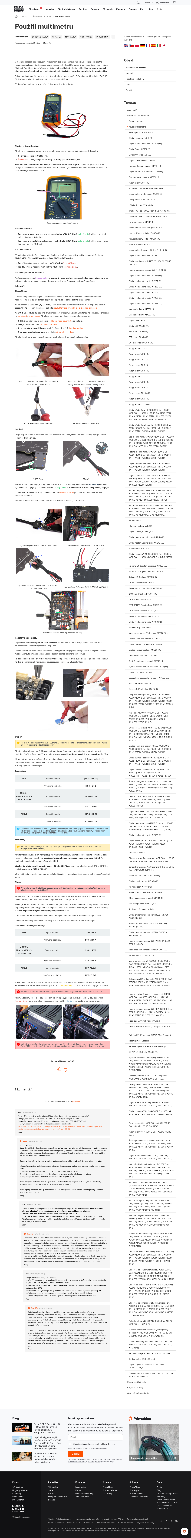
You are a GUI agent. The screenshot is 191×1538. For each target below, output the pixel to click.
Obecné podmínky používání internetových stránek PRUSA (100, 1519)
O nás (159, 1487)
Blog (159, 1490)
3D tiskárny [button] (35, 8)
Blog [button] (151, 9)
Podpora (25, 16)
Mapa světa (80, 1487)
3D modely (53, 1487)
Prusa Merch (18, 1499)
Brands (51, 1499)
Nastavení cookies (125, 1523)
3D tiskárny (17, 1487)
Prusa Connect (136, 1493)
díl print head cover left (61, 321)
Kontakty (161, 1496)
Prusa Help (108, 1487)
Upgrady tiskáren (20, 1490)
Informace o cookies (56, 1523)
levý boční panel (66, 492)
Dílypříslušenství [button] (66, 9)
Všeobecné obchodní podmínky (60, 1519)
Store (50, 1490)
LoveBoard (22, 316)
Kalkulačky (107, 1493)
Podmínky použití (94, 1462)
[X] (171, 1521)
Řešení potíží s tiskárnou (42, 16)
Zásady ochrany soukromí (137, 1519)
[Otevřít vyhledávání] (138, 2)
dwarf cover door (76, 328)
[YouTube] (176, 1521)
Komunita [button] (120, 9)
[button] (126, 45)
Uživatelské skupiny (84, 1493)
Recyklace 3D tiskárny (145, 1523)
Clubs (51, 1493)
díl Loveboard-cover (48, 324)
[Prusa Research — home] (18, 9)
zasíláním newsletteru (99, 1448)
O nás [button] (159, 9)
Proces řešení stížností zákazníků (80, 1523)
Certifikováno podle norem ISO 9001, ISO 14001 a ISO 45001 (167, 1502)
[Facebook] (161, 1521)
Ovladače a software (139, 1496)
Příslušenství (18, 1496)
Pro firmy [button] (83, 9)
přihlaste (76, 1101)
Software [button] (95, 9)
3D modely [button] (108, 9)
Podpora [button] (133, 9)
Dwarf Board (34, 316)
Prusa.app (134, 1490)
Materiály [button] (50, 9)
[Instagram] (166, 1521)
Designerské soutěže (57, 1496)
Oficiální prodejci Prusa (167, 1493)
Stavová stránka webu (106, 1523)
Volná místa (162, 1508)
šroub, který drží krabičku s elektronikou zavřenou (75, 308)
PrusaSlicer (135, 1487)
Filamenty (16, 1493)
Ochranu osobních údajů (77, 1462)
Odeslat (75, 1454)
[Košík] (174, 2)
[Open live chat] (184, 1531)
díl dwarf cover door (64, 332)
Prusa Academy (110, 1490)
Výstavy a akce (82, 1496)
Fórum (78, 1490)
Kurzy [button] (143, 9)
